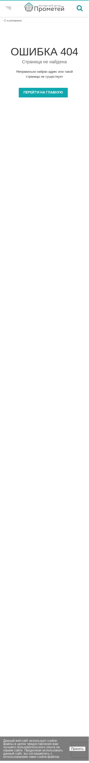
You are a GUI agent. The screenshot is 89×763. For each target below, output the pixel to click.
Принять (77, 749)
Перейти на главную (43, 92)
